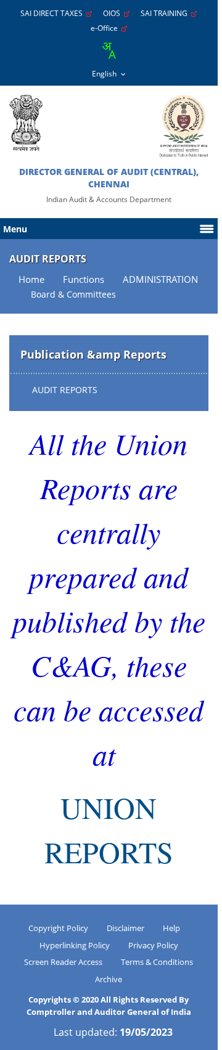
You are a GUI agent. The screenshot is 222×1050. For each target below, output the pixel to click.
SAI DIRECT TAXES (53, 13)
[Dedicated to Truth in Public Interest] (26, 123)
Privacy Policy (153, 945)
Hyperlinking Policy (74, 945)
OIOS (113, 13)
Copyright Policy (58, 928)
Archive (108, 979)
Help (171, 928)
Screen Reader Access (63, 961)
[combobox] (108, 50)
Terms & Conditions (157, 961)
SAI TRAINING (166, 13)
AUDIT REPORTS (64, 390)
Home (31, 279)
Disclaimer (125, 928)
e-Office (106, 28)
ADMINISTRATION (160, 279)
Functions (83, 279)
